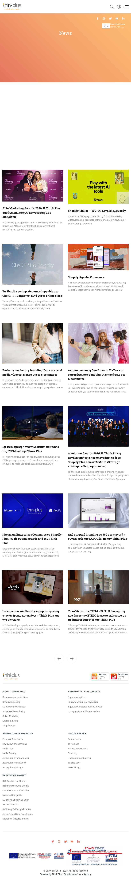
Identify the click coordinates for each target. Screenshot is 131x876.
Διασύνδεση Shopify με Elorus (17, 814)
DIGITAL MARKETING (13, 691)
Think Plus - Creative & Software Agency (71, 874)
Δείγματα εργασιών (78, 748)
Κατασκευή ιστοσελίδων (15, 697)
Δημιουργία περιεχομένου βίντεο (85, 706)
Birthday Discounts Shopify (15, 785)
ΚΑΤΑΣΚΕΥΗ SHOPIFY (14, 775)
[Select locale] (118, 6)
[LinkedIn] (123, 18)
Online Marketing (10, 716)
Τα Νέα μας (73, 744)
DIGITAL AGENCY (77, 733)
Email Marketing (10, 720)
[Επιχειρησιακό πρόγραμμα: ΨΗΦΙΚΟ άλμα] (95, 856)
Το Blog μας (74, 762)
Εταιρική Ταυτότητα (12, 739)
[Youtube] (117, 18)
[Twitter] (110, 18)
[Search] (110, 6)
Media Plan (7, 748)
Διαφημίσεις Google (12, 767)
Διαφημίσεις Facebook (14, 762)
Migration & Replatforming (15, 818)
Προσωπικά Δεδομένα (79, 758)
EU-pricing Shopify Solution (15, 800)
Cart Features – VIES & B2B (16, 790)
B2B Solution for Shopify (14, 781)
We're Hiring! (74, 767)
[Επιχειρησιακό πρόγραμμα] (113, 25)
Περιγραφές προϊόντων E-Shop (84, 711)
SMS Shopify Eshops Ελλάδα (16, 809)
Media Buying (9, 753)
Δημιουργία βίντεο (77, 697)
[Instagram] (104, 18)
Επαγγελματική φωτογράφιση (83, 702)
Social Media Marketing (13, 711)
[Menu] (125, 6)
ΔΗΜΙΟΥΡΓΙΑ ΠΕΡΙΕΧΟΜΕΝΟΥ (84, 691)
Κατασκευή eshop (11, 702)
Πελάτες (72, 753)
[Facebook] (98, 18)
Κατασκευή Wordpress (13, 706)
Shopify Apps (8, 725)
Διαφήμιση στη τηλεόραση (16, 758)
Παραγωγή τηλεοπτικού (14, 744)
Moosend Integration (12, 795)
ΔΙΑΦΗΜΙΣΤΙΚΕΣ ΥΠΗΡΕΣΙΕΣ (17, 733)
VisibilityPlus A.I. (10, 804)
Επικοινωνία (74, 739)
